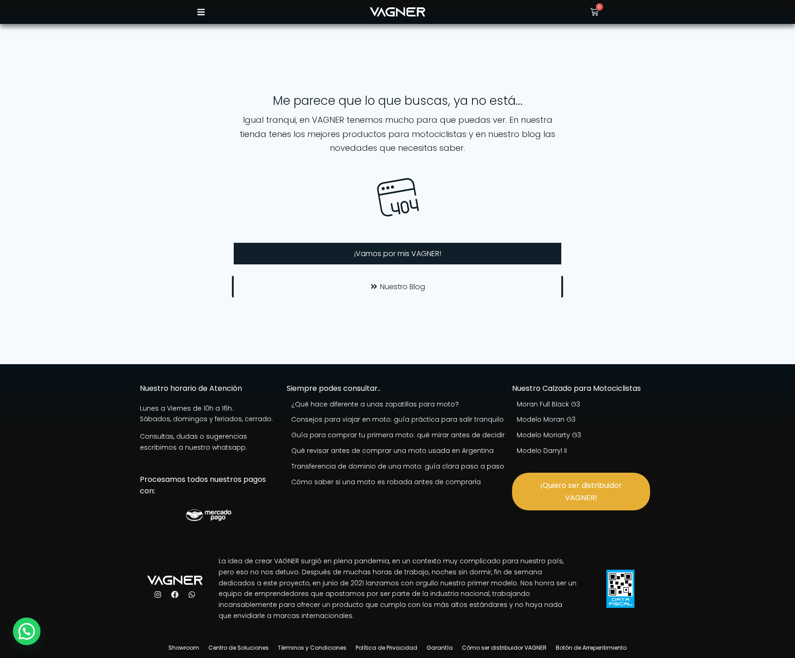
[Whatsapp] (191, 594)
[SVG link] (397, 12)
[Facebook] (174, 594)
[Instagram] (157, 594)
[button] (201, 12)
